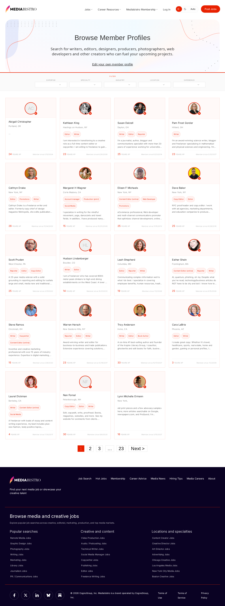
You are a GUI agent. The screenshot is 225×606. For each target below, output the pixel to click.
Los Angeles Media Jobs (164, 565)
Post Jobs (210, 9)
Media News (158, 478)
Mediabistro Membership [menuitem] (141, 9)
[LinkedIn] (37, 595)
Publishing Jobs (89, 565)
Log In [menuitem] (166, 9)
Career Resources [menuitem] (108, 9)
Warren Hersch (72, 324)
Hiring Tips (176, 478)
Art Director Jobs (161, 549)
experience (189, 80)
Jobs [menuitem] (87, 9)
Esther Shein (179, 259)
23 (121, 448)
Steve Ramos (16, 324)
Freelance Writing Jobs (93, 576)
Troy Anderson (126, 324)
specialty (85, 80)
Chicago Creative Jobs (164, 560)
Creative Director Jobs (163, 543)
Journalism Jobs (18, 571)
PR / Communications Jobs (24, 576)
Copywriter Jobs (89, 560)
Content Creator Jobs (163, 538)
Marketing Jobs (18, 560)
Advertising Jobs (161, 554)
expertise (51, 80)
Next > (138, 448)
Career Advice (138, 478)
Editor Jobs (87, 571)
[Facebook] (14, 595)
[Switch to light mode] (179, 9)
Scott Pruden (16, 259)
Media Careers (195, 478)
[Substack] (59, 595)
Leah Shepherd (126, 259)
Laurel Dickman (18, 396)
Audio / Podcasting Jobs (93, 543)
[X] (25, 595)
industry (120, 80)
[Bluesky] (48, 595)
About (211, 478)
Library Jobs (16, 565)
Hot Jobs (101, 478)
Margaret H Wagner (74, 187)
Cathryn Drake (17, 187)
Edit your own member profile (112, 64)
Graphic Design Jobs (21, 543)
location (154, 80)
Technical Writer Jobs (92, 549)
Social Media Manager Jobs (95, 554)
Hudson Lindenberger (75, 258)
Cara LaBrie (179, 324)
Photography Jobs (19, 549)
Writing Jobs (16, 554)
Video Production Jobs (93, 538)
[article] (30, 128)
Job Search (85, 478)
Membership (118, 478)
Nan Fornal (69, 395)
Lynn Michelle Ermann (130, 396)
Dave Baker (179, 187)
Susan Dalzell (125, 122)
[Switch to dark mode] (186, 9)
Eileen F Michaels (128, 187)
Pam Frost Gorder (182, 122)
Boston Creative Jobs (163, 576)
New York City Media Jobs (166, 571)
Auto (193, 9)
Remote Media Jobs (20, 538)
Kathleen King (71, 122)
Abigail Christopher (20, 121)
